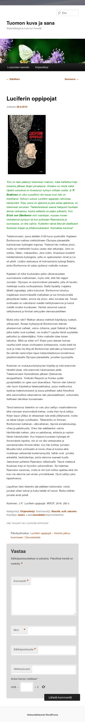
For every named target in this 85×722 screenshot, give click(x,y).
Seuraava (71, 79)
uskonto (71, 511)
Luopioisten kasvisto (18, 67)
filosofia (55, 511)
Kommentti (21, 581)
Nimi (20, 630)
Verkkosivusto (22, 669)
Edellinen (13, 79)
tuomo (21, 515)
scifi (63, 511)
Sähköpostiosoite (25, 649)
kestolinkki (39, 515)
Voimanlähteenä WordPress (42, 714)
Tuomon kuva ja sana (31, 22)
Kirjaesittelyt (41, 67)
